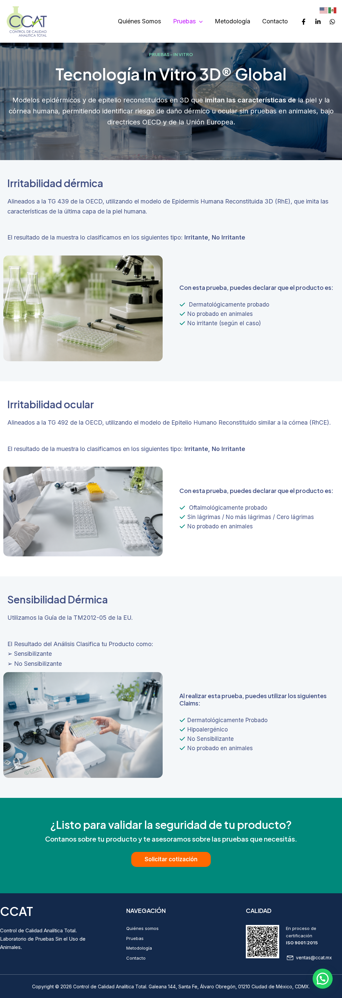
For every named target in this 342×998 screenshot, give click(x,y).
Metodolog (137, 948)
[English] (324, 9)
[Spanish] (332, 9)
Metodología (232, 21)
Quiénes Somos (139, 21)
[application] (199, 21)
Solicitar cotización (171, 859)
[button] (323, 979)
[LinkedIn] (318, 22)
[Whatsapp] (332, 22)
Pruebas (184, 21)
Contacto (275, 21)
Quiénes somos (142, 928)
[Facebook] (304, 22)
